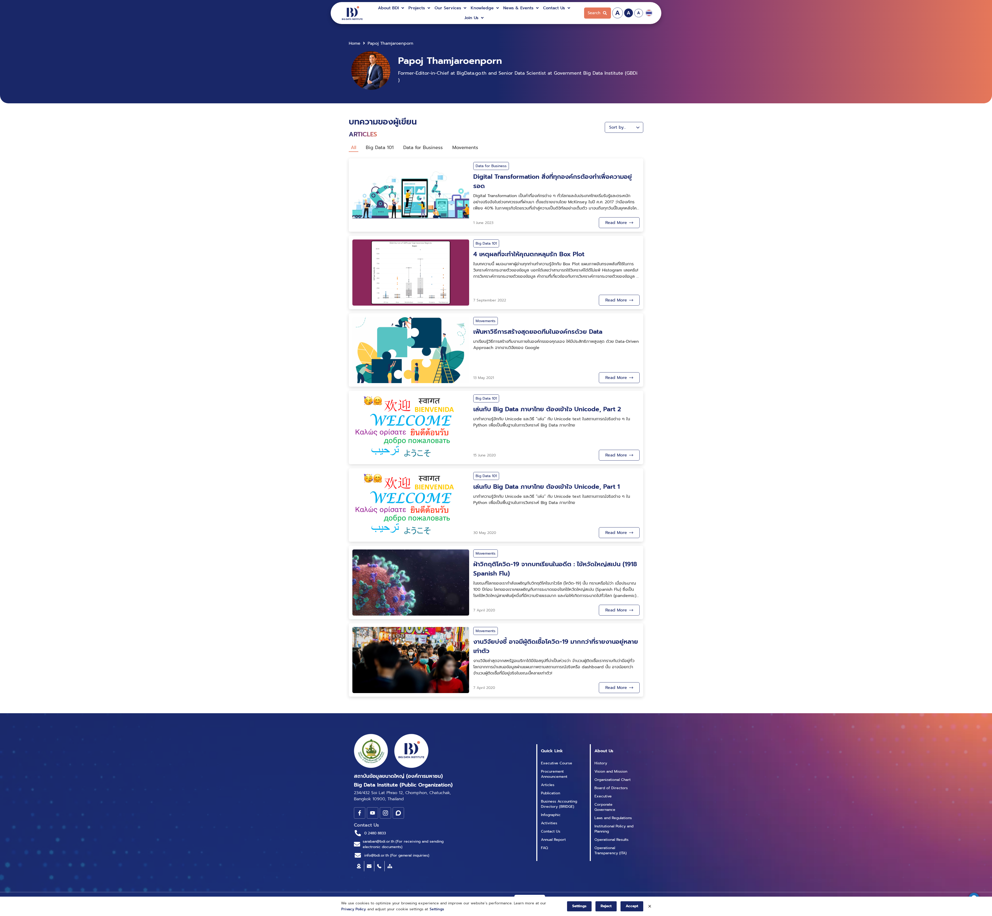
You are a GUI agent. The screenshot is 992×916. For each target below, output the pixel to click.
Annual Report (553, 839)
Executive (603, 796)
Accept (632, 906)
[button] (391, 8)
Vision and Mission (610, 771)
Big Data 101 (486, 243)
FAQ (544, 848)
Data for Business (491, 166)
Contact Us (550, 831)
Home (354, 43)
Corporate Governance (604, 807)
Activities (549, 823)
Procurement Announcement (554, 774)
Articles (547, 785)
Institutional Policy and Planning (613, 829)
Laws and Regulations (613, 818)
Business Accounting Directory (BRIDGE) (559, 804)
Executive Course (556, 763)
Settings (437, 909)
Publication (550, 793)
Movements (485, 321)
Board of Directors (611, 788)
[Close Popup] (649, 906)
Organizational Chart (612, 779)
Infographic (551, 815)
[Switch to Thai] (649, 13)
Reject (606, 906)
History (600, 763)
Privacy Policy (353, 909)
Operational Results (611, 839)
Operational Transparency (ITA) (610, 850)
